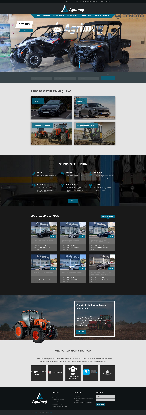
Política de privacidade (58, 401)
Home (38, 15)
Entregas (106, 15)
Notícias (108, 1)
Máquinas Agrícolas (58, 15)
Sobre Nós (55, 395)
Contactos (97, 15)
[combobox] (41, 78)
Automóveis (46, 15)
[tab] (108, 216)
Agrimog (83, 15)
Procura (108, 78)
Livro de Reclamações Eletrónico (60, 406)
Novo (36, 102)
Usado (79, 102)
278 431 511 (67, 1)
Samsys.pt (50, 412)
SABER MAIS (73, 201)
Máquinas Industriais (72, 15)
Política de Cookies (57, 404)
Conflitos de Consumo (58, 399)
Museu (102, 1)
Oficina (90, 15)
